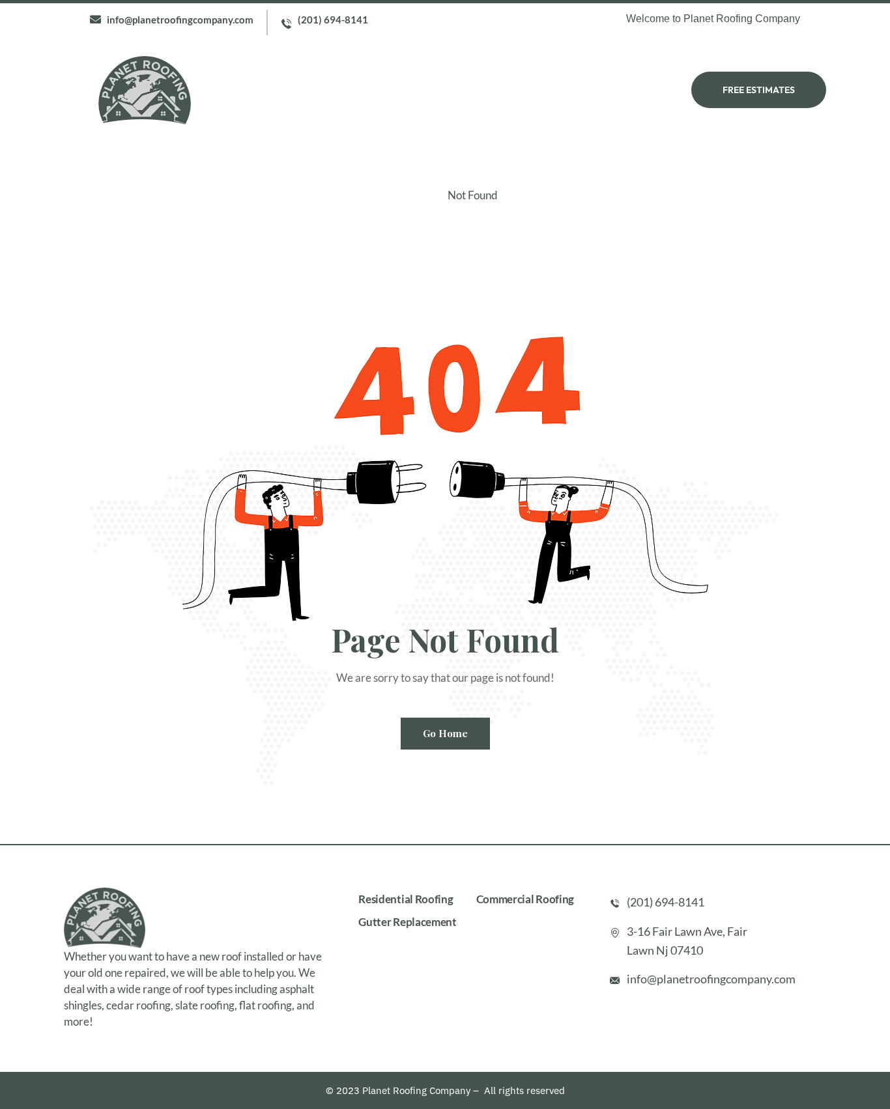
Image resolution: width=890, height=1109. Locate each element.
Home (270, 90)
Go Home (445, 733)
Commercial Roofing (525, 899)
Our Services (414, 90)
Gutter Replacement (407, 922)
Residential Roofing (405, 899)
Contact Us (590, 90)
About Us (332, 90)
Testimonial (505, 90)
